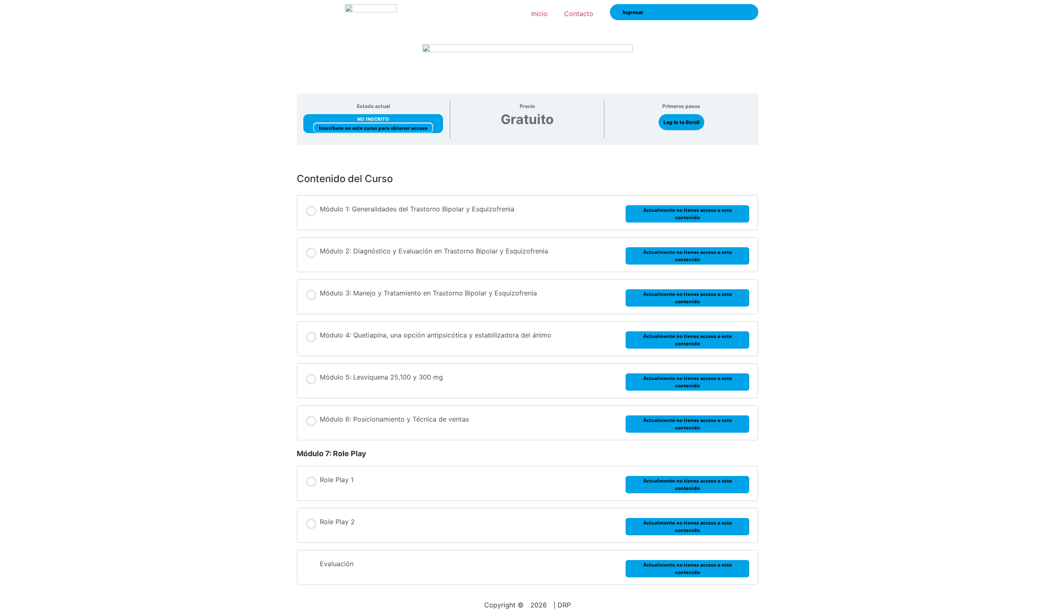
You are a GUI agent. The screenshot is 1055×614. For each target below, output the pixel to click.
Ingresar (633, 12)
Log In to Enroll (681, 122)
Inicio (539, 13)
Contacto (578, 13)
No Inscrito (373, 119)
